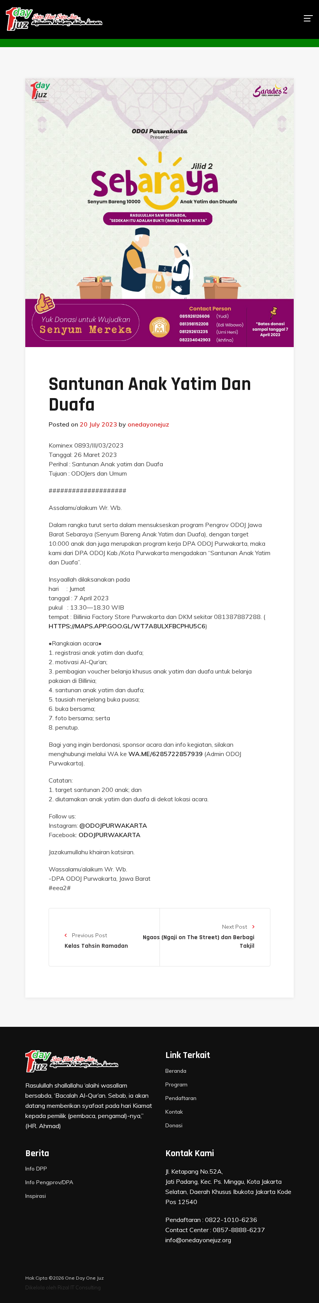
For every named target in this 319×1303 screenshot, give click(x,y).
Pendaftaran (180, 1098)
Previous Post (88, 935)
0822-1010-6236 (231, 1220)
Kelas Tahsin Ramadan (96, 946)
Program (176, 1084)
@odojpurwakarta (113, 825)
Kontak (174, 1111)
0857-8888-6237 (239, 1230)
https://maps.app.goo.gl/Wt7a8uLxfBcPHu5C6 (127, 626)
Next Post (235, 926)
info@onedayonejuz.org (198, 1240)
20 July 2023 (98, 424)
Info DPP (36, 1168)
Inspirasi (35, 1195)
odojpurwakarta (109, 835)
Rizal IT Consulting (79, 1287)
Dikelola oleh (40, 1287)
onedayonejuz (148, 424)
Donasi (173, 1125)
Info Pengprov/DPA (49, 1182)
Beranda (175, 1070)
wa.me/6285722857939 (165, 754)
